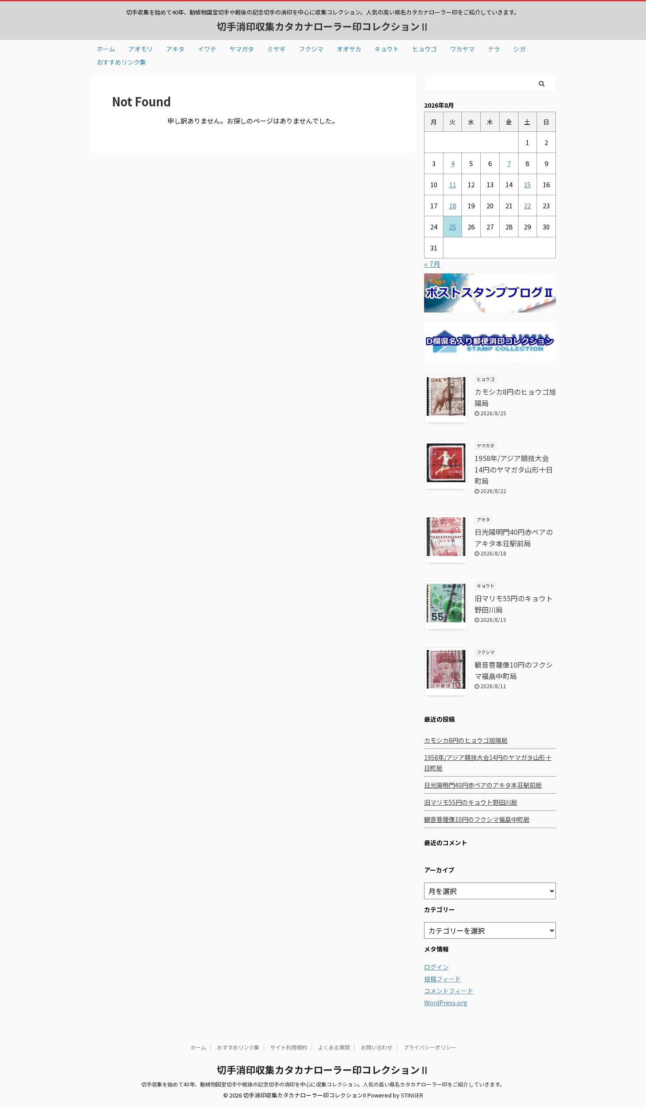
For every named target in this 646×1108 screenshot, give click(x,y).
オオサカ (349, 48)
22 (527, 205)
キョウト (386, 48)
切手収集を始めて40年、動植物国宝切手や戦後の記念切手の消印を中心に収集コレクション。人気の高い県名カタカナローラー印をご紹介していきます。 (323, 1084)
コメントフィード (448, 990)
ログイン (436, 967)
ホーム (106, 48)
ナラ (494, 48)
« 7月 (432, 263)
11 (452, 184)
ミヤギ (276, 48)
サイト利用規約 (288, 1047)
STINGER (412, 1095)
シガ (519, 48)
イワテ (207, 48)
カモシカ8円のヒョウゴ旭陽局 (466, 740)
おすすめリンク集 (121, 62)
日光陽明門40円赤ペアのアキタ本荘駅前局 (483, 785)
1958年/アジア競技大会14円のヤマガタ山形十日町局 (514, 469)
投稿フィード (442, 978)
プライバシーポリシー (429, 1047)
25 (452, 226)
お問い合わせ (376, 1047)
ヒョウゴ (424, 48)
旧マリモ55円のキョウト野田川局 (470, 802)
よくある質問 (334, 1047)
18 (452, 205)
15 (527, 184)
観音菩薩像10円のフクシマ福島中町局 (477, 819)
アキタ (175, 48)
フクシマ (311, 48)
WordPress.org (446, 1002)
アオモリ (140, 48)
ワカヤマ (462, 48)
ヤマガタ (241, 48)
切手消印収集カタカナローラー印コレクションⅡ (323, 26)
